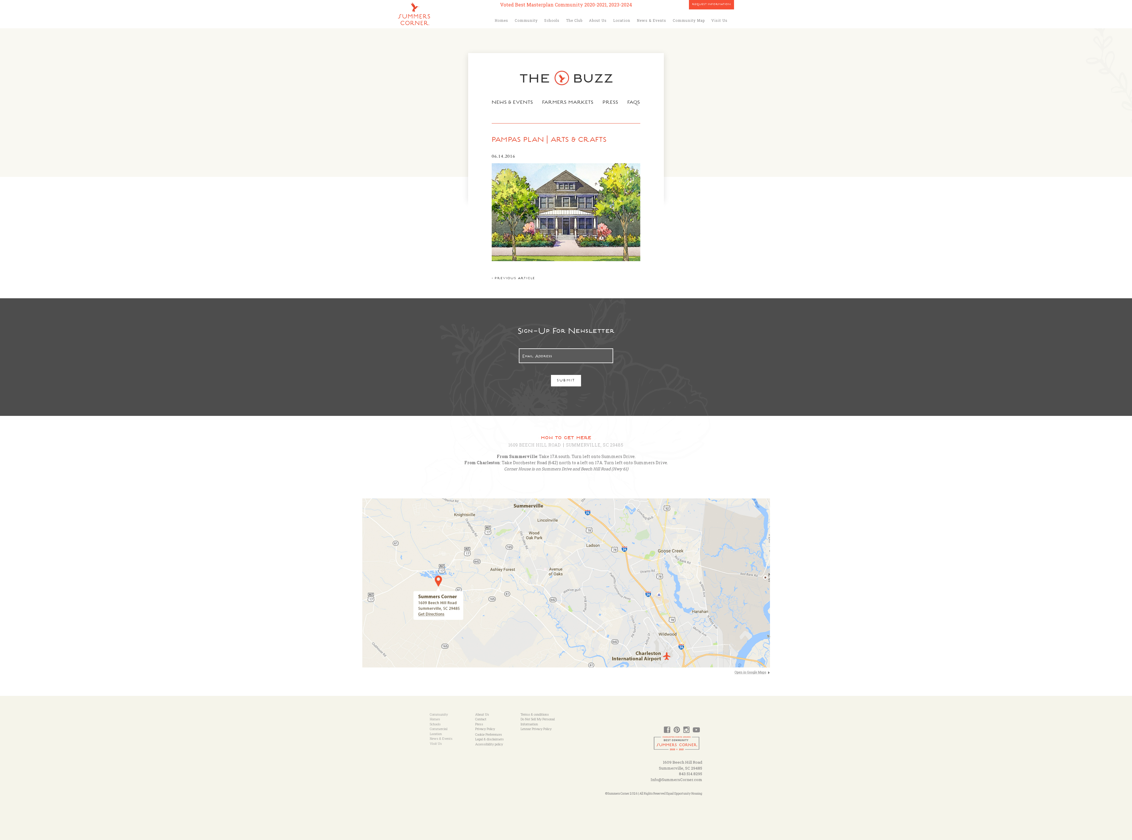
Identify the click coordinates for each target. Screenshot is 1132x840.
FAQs (634, 103)
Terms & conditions (535, 714)
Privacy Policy (485, 729)
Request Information (711, 5)
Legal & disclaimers (489, 739)
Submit (566, 381)
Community (526, 20)
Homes (501, 20)
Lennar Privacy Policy (536, 729)
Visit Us (719, 20)
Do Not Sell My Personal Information (538, 721)
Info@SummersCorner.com (676, 779)
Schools (552, 20)
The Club (574, 20)
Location (621, 20)
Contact (480, 719)
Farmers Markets (568, 103)
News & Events (651, 20)
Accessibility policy (489, 744)
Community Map (689, 20)
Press (610, 103)
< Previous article (513, 278)
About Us (598, 20)
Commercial (438, 729)
